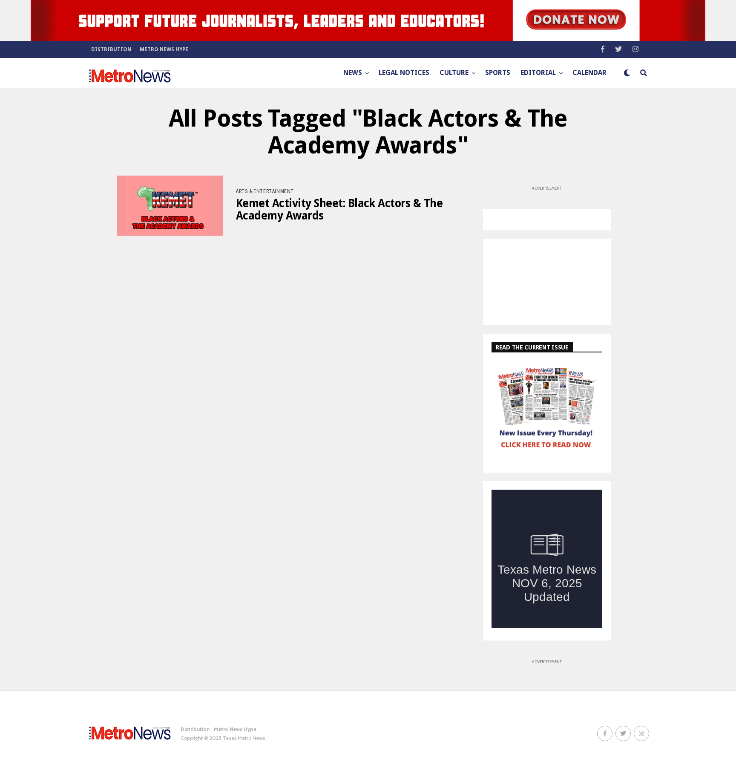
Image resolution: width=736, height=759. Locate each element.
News (352, 73)
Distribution (111, 49)
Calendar (589, 73)
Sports (497, 73)
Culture (454, 73)
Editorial (538, 73)
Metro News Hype (164, 49)
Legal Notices (404, 73)
